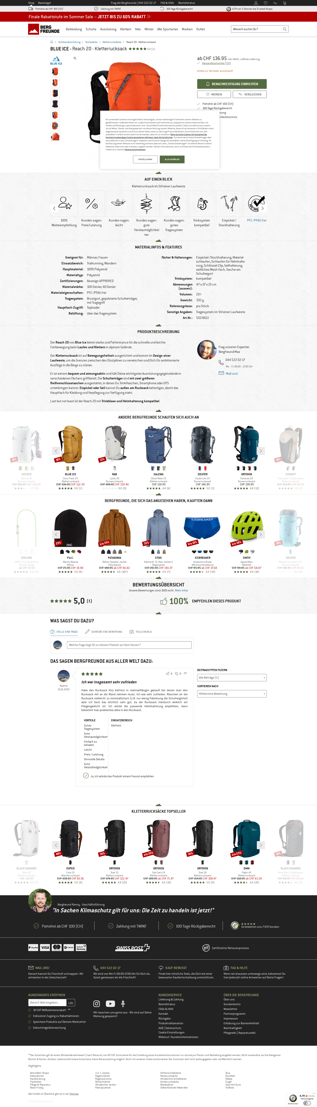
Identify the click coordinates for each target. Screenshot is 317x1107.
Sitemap (74, 1093)
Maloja (228, 1078)
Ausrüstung (108, 29)
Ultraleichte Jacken (105, 1084)
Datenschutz (173, 1028)
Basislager (44, 3)
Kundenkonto (232, 1004)
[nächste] (261, 451)
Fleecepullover (103, 1087)
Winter (149, 29)
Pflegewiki (230, 1033)
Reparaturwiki (247, 1033)
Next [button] (263, 208)
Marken (187, 29)
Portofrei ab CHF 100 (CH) (49, 8)
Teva (227, 1073)
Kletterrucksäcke (112, 42)
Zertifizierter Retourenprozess (230, 948)
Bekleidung (74, 29)
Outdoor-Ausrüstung (69, 42)
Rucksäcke (91, 42)
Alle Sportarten (167, 29)
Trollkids (229, 1087)
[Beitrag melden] (185, 673)
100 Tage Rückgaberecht (179, 8)
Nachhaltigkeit (233, 1028)
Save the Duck (233, 1084)
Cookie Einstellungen (171, 1032)
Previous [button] (54, 208)
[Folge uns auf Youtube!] (113, 1004)
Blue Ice (59, 49)
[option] (127, 110)
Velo (138, 29)
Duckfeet (230, 1075)
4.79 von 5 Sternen (252, 8)
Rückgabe (164, 1018)
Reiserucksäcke (169, 1075)
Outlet (200, 29)
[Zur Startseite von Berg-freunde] (45, 29)
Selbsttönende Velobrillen (174, 1087)
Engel (228, 1081)
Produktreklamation (170, 1023)
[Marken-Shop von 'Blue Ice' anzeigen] (56, 60)
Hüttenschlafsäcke (170, 1073)
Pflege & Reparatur (40, 1084)
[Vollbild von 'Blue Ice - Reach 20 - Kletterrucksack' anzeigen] (75, 58)
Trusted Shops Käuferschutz (220, 117)
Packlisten (35, 1081)
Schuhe (91, 29)
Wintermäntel (102, 1081)
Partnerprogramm (234, 1014)
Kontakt (163, 1014)
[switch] (307, 1103)
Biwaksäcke (166, 1084)
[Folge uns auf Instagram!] (99, 1004)
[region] (159, 140)
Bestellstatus (166, 1004)
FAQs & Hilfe (165, 1009)
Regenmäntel (102, 1075)
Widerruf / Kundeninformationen (178, 1037)
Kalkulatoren (37, 1075)
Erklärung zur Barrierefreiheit (241, 1023)
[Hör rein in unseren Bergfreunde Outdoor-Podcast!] (125, 1004)
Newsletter (230, 1009)
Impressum (231, 1018)
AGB (161, 1028)
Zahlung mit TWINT (111, 8)
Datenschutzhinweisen (135, 149)
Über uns (229, 999)
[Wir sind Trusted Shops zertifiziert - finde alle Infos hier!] (235, 925)
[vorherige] (56, 451)
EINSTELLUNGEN (145, 159)
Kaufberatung (37, 1078)
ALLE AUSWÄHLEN (172, 159)
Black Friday (36, 1087)
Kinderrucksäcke (169, 1081)
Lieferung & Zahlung (170, 999)
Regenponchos (103, 1078)
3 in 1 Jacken (102, 1073)
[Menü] (314, 1094)
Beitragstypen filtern (212, 670)
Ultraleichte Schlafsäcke (173, 1078)
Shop (31, 3)
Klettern (125, 29)
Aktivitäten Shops (39, 1073)
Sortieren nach (207, 686)
